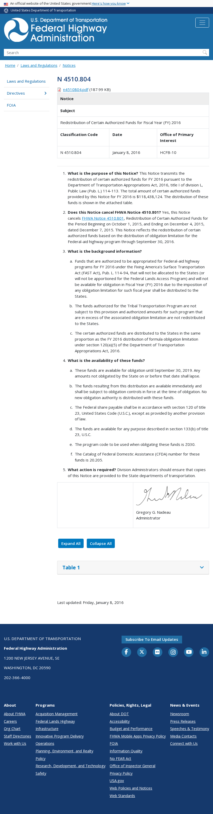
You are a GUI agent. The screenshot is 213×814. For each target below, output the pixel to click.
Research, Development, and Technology (70, 765)
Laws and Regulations (39, 65)
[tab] (133, 568)
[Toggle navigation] (202, 23)
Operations (45, 743)
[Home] (56, 31)
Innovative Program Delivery (60, 736)
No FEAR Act (120, 758)
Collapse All (101, 543)
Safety (41, 773)
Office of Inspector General (132, 765)
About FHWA (14, 713)
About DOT (119, 713)
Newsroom (179, 713)
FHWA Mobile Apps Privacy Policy (138, 736)
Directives (16, 93)
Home (10, 65)
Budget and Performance (131, 728)
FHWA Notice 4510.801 (103, 218)
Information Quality (126, 750)
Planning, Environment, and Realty (64, 750)
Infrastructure (47, 728)
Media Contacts (183, 736)
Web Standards (122, 795)
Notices (69, 65)
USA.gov (117, 780)
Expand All (71, 543)
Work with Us (15, 743)
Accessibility (120, 721)
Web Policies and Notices (131, 788)
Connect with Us (184, 743)
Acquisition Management (57, 713)
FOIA (11, 105)
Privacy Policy (121, 773)
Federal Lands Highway (55, 721)
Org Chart (12, 728)
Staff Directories (17, 736)
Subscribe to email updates (151, 639)
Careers (10, 721)
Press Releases (183, 721)
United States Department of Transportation (43, 10)
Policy (40, 758)
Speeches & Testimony (189, 728)
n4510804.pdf (75, 89)
